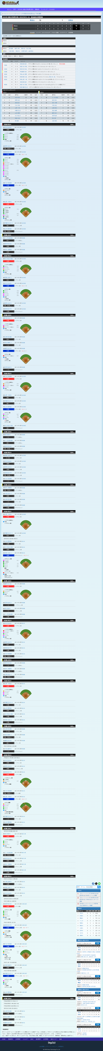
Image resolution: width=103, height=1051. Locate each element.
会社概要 (42, 1046)
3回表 (5, 74)
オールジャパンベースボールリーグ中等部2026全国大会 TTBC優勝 (21, 13)
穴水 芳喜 (28, 48)
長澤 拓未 (54, 115)
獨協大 (81, 918)
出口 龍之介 (18, 115)
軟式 (38, 1039)
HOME (3, 1039)
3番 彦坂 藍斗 (23, 64)
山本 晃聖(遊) (8, 228)
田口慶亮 (98, 1016)
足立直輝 (93, 1016)
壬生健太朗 (93, 955)
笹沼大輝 (84, 955)
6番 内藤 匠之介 (24, 87)
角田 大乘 (17, 48)
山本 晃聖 (17, 113)
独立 (53, 1039)
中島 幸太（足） (92, 1021)
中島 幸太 (54, 105)
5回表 (5, 76)
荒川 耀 (54, 118)
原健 (78, 1018)
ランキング (44, 9)
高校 (10, 1039)
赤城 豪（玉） (84, 1021)
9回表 (5, 84)
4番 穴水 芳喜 (23, 66)
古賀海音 (84, 1019)
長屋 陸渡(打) (8, 965)
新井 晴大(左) (8, 243)
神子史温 (93, 986)
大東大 (81, 928)
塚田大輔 (84, 1034)
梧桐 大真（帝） (85, 956)
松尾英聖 (98, 952)
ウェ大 (81, 920)
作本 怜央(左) (8, 127)
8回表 (5, 79)
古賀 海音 (11, 51)
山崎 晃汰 (30, 51)
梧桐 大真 (17, 118)
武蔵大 (81, 915)
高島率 (88, 955)
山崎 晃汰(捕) (8, 337)
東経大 (81, 925)
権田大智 (93, 1001)
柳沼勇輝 (84, 970)
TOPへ (72, 124)
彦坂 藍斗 (17, 102)
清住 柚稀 (54, 110)
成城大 (81, 935)
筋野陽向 (89, 1016)
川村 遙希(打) (8, 748)
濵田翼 (87, 984)
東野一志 (84, 1016)
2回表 (5, 69)
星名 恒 (17, 51)
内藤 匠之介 (18, 110)
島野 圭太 (17, 100)
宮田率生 (84, 952)
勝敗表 (37, 9)
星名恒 (89, 1001)
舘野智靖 (89, 970)
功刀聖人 (93, 952)
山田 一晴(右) (8, 201)
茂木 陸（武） (84, 1005)
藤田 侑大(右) (8, 348)
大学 (14, 9)
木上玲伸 (93, 970)
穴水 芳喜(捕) (8, 183)
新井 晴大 (54, 100)
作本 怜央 (17, 97)
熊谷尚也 (84, 986)
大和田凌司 (85, 1001)
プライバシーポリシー (51, 1046)
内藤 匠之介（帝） (85, 973)
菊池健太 (81, 1018)
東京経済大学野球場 (37, 17)
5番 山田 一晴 (23, 79)
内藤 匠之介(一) (9, 223)
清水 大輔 (54, 102)
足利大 (70, 20)
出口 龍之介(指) (9, 258)
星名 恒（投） (52, 76)
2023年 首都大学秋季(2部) (25, 9)
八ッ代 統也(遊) (9, 238)
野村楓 (97, 970)
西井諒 (87, 968)
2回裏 (5, 71)
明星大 (81, 923)
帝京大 (32, 20)
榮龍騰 (83, 968)
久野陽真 (89, 952)
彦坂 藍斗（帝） (93, 956)
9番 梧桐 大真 (23, 76)
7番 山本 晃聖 (23, 74)
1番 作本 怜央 (23, 69)
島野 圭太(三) (8, 146)
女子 (45, 1039)
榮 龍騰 (11, 48)
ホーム (9, 9)
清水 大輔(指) (8, 249)
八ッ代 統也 (55, 97)
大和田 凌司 (24, 51)
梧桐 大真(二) (8, 277)
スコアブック (63, 32)
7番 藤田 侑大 (23, 71)
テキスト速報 (55, 32)
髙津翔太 (88, 1003)
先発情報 (70, 32)
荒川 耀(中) (7, 434)
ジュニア (25, 1039)
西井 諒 (23, 48)
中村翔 (78, 971)
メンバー (38, 32)
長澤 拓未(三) (8, 367)
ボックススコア (46, 32)
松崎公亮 (92, 1003)
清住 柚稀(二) (8, 342)
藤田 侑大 (54, 113)
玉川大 (81, 933)
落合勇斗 (89, 986)
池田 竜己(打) (8, 904)
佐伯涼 (78, 953)
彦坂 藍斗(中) (8, 152)
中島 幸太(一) (8, 318)
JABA (31, 1039)
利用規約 (61, 1046)
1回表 (5, 65)
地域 (60, 1039)
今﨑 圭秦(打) (8, 881)
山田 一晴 (17, 108)
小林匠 (83, 1003)
